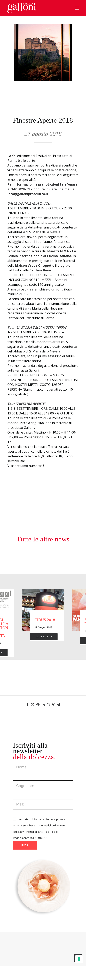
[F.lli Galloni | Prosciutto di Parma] (21, 8)
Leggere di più (48, 640)
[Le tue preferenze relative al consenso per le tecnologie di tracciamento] (79, 959)
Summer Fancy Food (51, 622)
